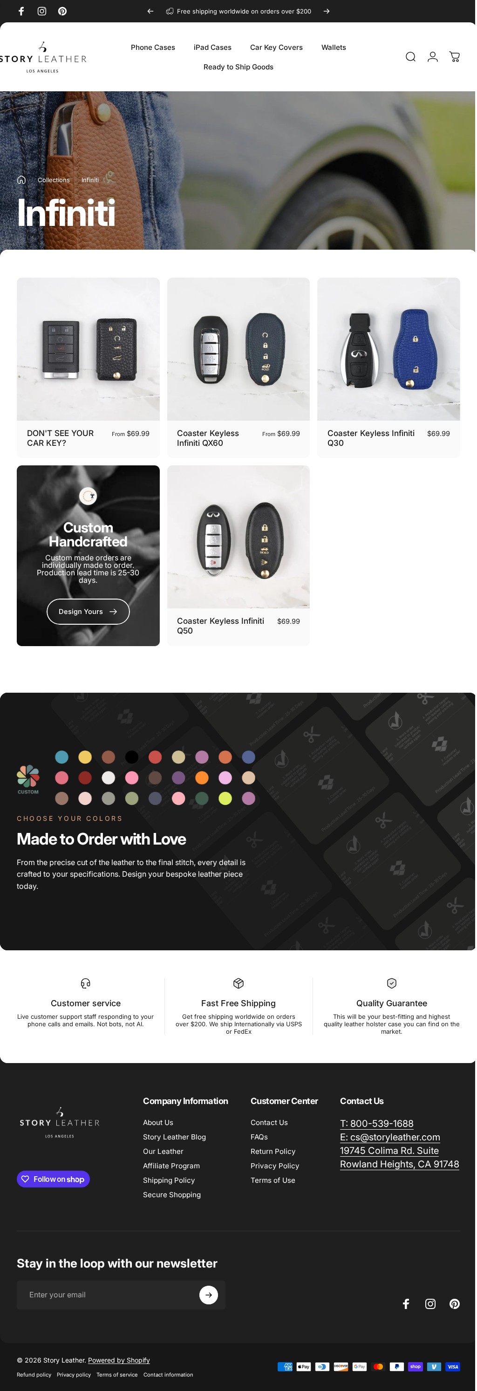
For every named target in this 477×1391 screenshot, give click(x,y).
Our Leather (163, 1146)
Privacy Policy (275, 1161)
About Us (158, 1117)
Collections (54, 180)
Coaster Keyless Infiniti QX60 (206, 436)
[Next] (326, 11)
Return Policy (273, 1146)
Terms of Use (273, 1175)
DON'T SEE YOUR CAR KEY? (60, 436)
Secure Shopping (172, 1190)
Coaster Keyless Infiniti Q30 (366, 436)
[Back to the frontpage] (21, 179)
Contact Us (269, 1117)
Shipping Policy (169, 1175)
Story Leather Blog (174, 1132)
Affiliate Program (171, 1161)
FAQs (259, 1132)
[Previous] (150, 11)
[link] (87, 608)
